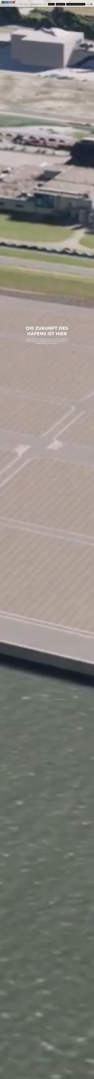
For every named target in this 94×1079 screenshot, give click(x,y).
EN (89, 4)
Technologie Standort (36, 4)
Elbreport (51, 4)
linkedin (91, 4)
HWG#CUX (8, 3)
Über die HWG (24, 4)
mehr (45, 4)
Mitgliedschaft (60, 4)
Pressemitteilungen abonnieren (75, 4)
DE (87, 4)
